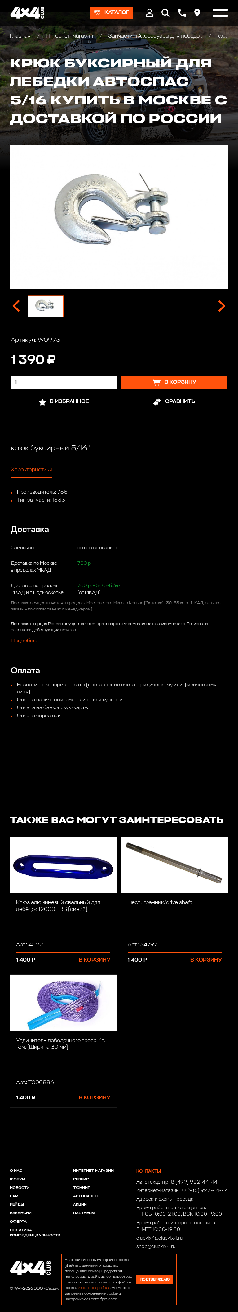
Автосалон (85, 1196)
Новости (19, 1188)
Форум (17, 1179)
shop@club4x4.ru (156, 1247)
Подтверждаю (155, 1279)
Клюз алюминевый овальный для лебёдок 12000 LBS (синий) (58, 906)
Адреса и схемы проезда (165, 1199)
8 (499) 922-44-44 (194, 1182)
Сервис (81, 1179)
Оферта (18, 1222)
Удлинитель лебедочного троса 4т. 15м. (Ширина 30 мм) (60, 1044)
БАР (14, 1196)
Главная (21, 36)
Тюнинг (81, 1188)
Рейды (17, 1205)
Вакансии (21, 1213)
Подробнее (25, 641)
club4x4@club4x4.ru (159, 1238)
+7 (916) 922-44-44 (204, 1191)
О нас (16, 1171)
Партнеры (84, 1213)
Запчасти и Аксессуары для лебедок (155, 36)
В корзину (94, 960)
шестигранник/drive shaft (160, 902)
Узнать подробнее (93, 1288)
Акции (80, 1205)
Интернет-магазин (69, 36)
